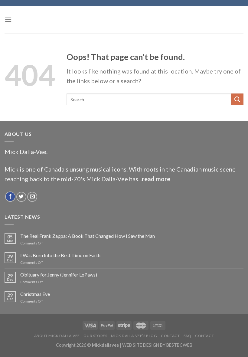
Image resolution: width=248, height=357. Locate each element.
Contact (170, 335)
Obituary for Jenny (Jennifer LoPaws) (58, 274)
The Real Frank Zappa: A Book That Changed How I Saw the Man (87, 236)
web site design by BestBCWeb (157, 345)
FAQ (187, 335)
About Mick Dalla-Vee (57, 335)
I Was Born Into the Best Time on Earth (60, 255)
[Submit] (237, 99)
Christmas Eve (35, 294)
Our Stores (95, 335)
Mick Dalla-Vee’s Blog (134, 335)
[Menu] (8, 19)
